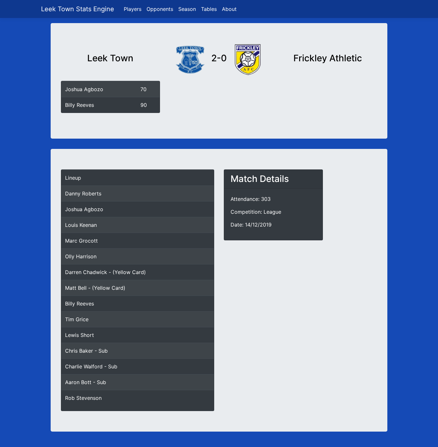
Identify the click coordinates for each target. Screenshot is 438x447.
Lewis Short (79, 335)
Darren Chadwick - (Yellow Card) (105, 272)
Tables (209, 9)
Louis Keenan (81, 225)
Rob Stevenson (83, 398)
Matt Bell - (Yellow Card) (95, 288)
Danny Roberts (83, 193)
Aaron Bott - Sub (85, 382)
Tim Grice (76, 319)
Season (187, 9)
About (229, 9)
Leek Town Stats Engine (78, 9)
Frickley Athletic (327, 58)
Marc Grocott (81, 240)
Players (132, 9)
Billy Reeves (79, 105)
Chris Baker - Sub (86, 351)
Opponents (160, 9)
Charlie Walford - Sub (91, 366)
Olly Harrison (81, 256)
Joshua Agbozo (84, 89)
